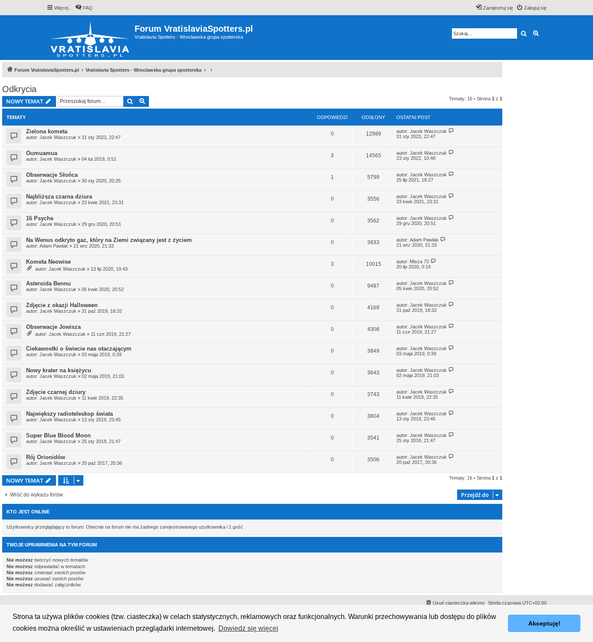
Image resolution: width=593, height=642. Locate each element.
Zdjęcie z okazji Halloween (62, 305)
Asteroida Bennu (48, 283)
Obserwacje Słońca (52, 175)
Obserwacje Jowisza (53, 327)
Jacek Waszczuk (58, 137)
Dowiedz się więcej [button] (248, 628)
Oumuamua (41, 153)
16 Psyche (39, 218)
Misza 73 (419, 261)
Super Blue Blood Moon (58, 435)
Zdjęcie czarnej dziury (56, 392)
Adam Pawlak (54, 245)
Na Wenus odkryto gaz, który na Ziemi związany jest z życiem (109, 240)
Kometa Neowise (48, 261)
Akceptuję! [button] (544, 623)
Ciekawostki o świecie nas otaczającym (79, 348)
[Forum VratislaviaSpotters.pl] (90, 37)
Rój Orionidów (45, 457)
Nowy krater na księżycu (58, 370)
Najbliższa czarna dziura (59, 196)
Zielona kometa (46, 131)
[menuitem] (83, 8)
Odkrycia (19, 89)
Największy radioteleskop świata (69, 413)
